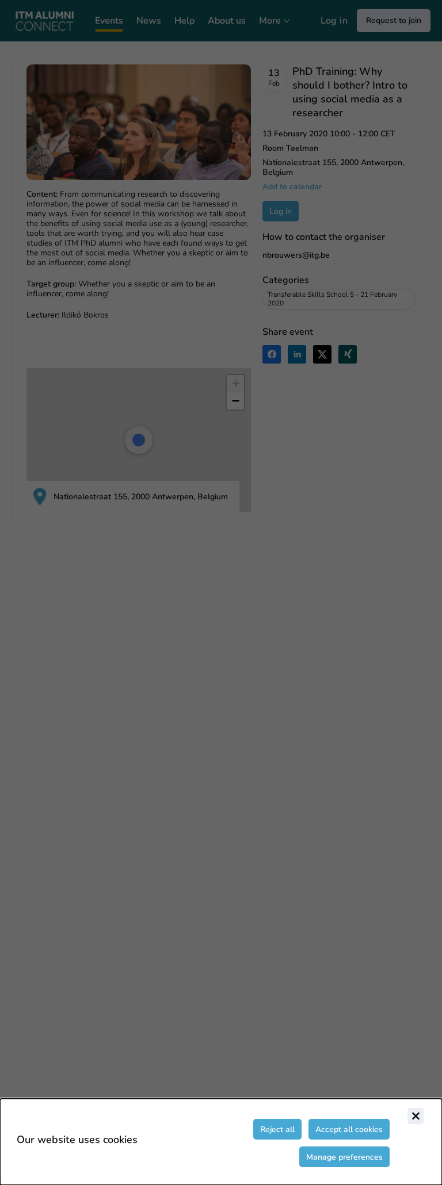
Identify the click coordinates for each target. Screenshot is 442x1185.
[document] (221, 1142)
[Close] (415, 1116)
